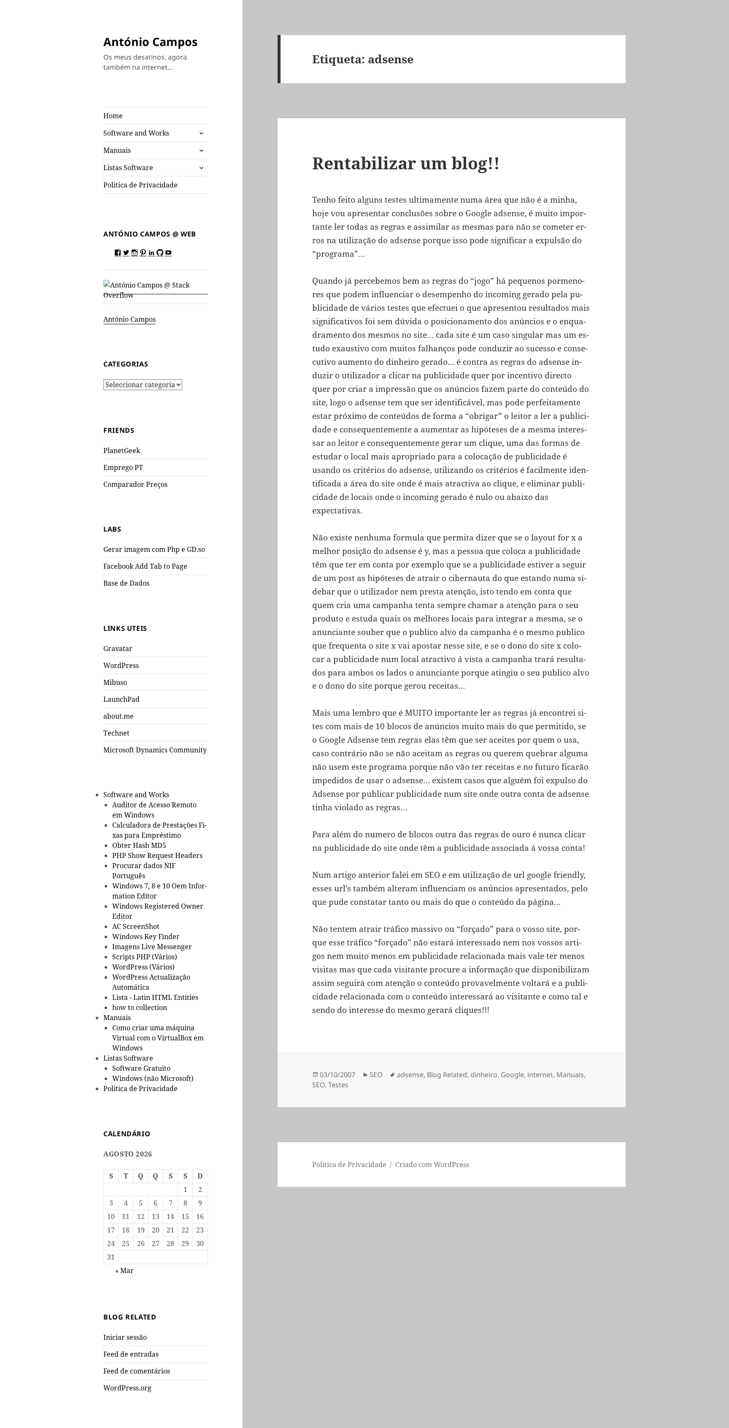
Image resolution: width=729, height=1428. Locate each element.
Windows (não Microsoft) (153, 1078)
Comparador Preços (135, 484)
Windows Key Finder (146, 936)
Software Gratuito (141, 1068)
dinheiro (483, 1074)
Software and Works (136, 133)
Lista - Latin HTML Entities (155, 997)
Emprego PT (123, 467)
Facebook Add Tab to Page (145, 566)
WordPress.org (127, 1388)
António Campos (150, 41)
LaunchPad (121, 699)
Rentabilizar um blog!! (406, 163)
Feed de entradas (131, 1354)
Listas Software (128, 167)
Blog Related (447, 1074)
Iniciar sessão (125, 1337)
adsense (410, 1074)
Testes (338, 1084)
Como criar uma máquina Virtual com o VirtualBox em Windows (158, 1038)
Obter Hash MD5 (139, 845)
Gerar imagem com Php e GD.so (154, 549)
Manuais (117, 150)
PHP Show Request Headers (157, 855)
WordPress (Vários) (143, 967)
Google (512, 1074)
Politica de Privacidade (140, 185)
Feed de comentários (136, 1371)
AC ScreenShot (135, 926)
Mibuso (115, 682)
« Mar (124, 1270)
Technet (116, 733)
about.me (118, 716)
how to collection (139, 1007)
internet (540, 1074)
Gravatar (117, 648)
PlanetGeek (121, 450)
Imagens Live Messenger (152, 946)
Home (113, 115)
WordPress (121, 665)
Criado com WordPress (432, 1164)
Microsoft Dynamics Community (155, 750)
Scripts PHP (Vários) (144, 956)
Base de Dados (126, 583)
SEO (376, 1074)
